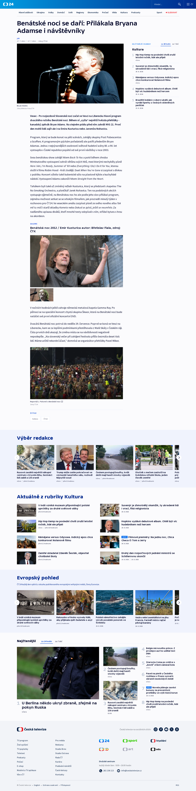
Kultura (124, 12)
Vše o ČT (21, 774)
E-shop (20, 766)
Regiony (80, 12)
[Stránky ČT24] (104, 740)
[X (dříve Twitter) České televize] (171, 729)
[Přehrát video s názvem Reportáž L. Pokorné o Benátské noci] (76, 373)
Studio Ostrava (62, 753)
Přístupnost (65, 785)
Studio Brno (60, 749)
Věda (114, 12)
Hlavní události (26, 12)
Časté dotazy (61, 770)
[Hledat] (179, 4)
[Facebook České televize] (161, 729)
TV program (22, 740)
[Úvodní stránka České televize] (32, 729)
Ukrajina (41, 12)
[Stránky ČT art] (128, 749)
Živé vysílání (22, 744)
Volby (51, 12)
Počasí (105, 12)
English (37, 785)
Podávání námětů (63, 766)
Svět (70, 12)
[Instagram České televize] (155, 729)
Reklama (59, 744)
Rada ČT (59, 757)
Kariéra (58, 761)
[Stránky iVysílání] (158, 740)
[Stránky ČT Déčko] (104, 749)
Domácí (61, 12)
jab (18, 38)
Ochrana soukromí (50, 785)
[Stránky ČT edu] (156, 749)
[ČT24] (8, 4)
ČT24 (45, 419)
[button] (76, 373)
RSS (177, 785)
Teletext (21, 753)
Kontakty (59, 774)
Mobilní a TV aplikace (26, 770)
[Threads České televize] (177, 729)
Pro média (60, 740)
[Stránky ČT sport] (130, 740)
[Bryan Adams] (70, 73)
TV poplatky (22, 749)
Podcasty (135, 12)
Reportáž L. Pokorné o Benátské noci (45, 401)
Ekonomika (93, 12)
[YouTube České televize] (166, 729)
